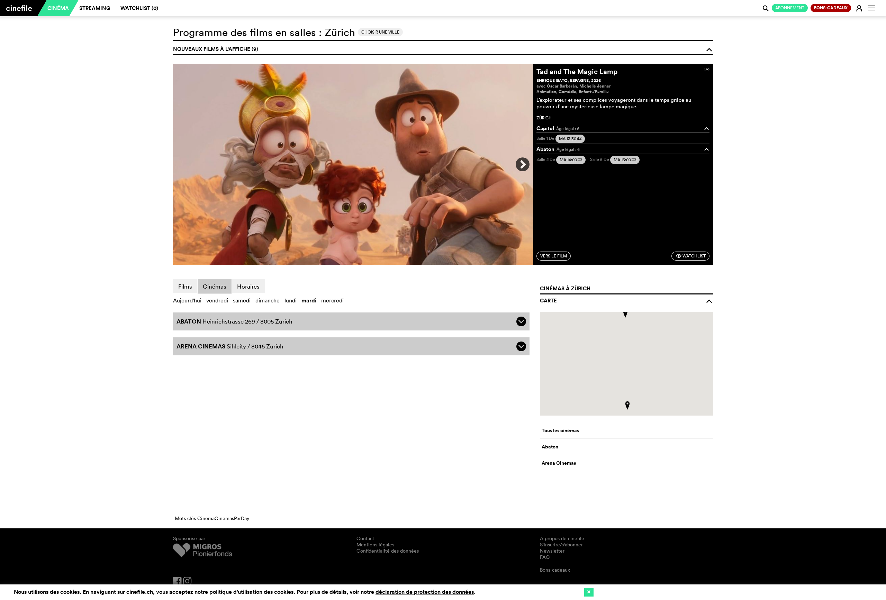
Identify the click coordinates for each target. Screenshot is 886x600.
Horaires (248, 286)
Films (185, 286)
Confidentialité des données (387, 551)
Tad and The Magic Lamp (576, 71)
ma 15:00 (625, 160)
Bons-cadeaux (555, 570)
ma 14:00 (571, 160)
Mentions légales (375, 545)
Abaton (550, 446)
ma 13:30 (570, 139)
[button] (625, 313)
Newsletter (552, 551)
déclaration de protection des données (425, 592)
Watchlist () (139, 8)
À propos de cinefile (562, 538)
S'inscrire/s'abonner (561, 545)
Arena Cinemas (559, 463)
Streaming (94, 8)
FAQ (545, 557)
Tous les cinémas (560, 430)
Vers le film (553, 256)
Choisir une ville (380, 32)
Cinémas (214, 286)
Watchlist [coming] (691, 256)
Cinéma (58, 8)
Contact (365, 538)
